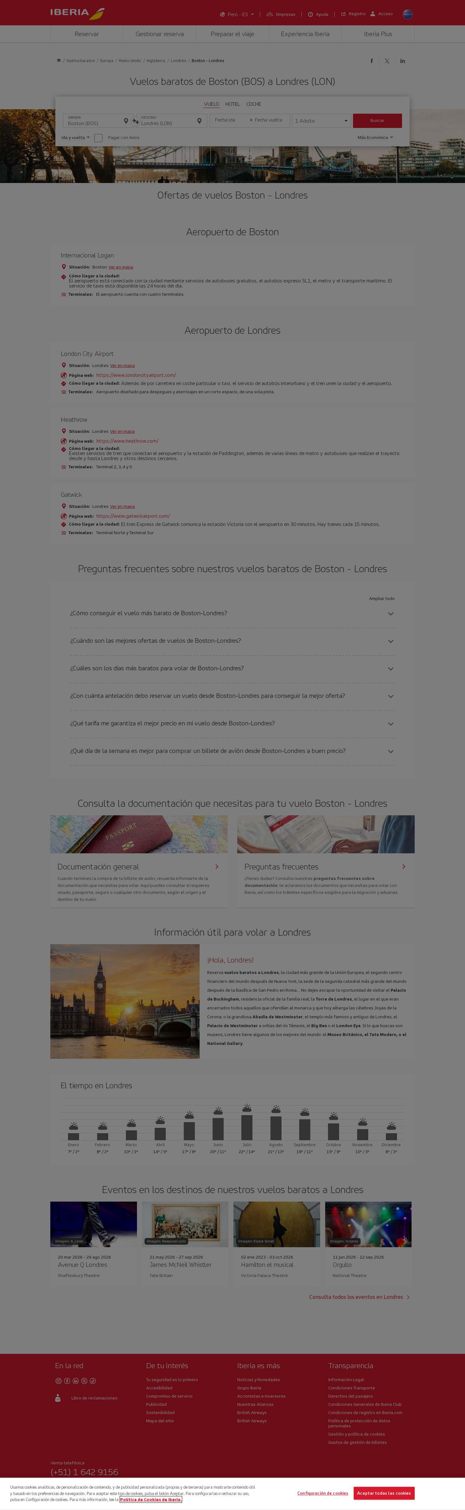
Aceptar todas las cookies (384, 1493)
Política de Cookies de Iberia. (151, 1499)
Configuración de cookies (322, 1493)
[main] (232, 1494)
